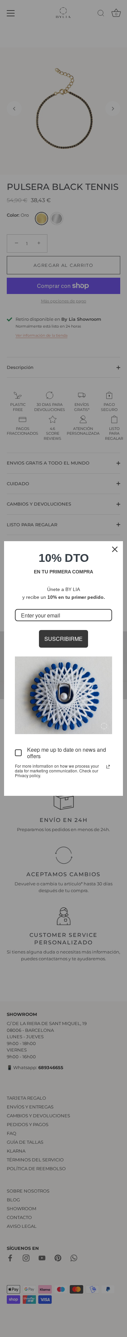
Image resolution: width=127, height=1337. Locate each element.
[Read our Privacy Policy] (108, 767)
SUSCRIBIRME (63, 639)
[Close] (115, 549)
